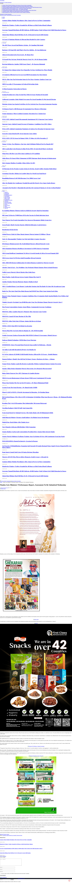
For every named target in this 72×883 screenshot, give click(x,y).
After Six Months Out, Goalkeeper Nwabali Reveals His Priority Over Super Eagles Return (28, 183)
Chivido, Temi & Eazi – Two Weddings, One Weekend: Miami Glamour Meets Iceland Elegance (30, 267)
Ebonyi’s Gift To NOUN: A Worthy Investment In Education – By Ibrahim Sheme (25, 392)
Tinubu (7, 834)
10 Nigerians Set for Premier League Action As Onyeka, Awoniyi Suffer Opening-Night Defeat (19, 10)
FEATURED (6, 196)
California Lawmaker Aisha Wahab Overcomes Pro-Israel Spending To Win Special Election (29, 99)
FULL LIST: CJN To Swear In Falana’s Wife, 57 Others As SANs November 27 (25, 138)
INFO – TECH (7, 198)
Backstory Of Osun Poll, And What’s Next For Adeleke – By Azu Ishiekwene (24, 50)
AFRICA (6, 192)
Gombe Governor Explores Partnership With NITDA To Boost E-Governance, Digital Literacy (29, 335)
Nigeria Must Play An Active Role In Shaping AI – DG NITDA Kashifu (22, 330)
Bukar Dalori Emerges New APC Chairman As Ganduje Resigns (20, 373)
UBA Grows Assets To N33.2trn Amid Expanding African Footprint (21, 258)
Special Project (7, 205)
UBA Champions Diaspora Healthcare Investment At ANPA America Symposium (25, 248)
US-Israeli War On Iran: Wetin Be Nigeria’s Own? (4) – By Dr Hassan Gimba (24, 59)
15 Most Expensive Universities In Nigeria (14, 89)
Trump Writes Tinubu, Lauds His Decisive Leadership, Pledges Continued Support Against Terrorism (31, 364)
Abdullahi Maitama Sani (4, 487)
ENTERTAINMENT (8, 195)
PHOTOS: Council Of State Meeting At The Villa (16, 316)
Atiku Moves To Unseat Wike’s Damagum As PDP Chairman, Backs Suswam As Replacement (29, 158)
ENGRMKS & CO (21, 878)
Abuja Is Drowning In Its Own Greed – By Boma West (18, 54)
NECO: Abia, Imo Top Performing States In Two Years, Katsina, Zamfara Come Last (26, 79)
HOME (3, 17)
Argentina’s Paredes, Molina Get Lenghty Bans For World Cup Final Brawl (15, 11)
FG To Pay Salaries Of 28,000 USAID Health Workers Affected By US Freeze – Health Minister (29, 354)
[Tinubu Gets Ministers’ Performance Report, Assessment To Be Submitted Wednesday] (3, 488)
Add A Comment (3, 856)
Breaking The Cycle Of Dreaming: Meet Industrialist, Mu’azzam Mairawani (24, 403)
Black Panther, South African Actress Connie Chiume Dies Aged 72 (21, 277)
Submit (12, 879)
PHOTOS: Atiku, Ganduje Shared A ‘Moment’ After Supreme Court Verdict (24, 311)
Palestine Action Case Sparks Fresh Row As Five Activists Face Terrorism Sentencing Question (29, 104)
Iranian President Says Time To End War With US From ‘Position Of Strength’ (16, 12)
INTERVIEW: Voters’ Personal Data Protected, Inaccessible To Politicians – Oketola (26, 345)
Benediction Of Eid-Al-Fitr (10, 229)
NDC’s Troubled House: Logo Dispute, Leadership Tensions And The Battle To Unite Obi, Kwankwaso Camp (33, 286)
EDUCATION (4, 67)
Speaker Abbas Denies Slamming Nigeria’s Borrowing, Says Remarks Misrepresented (27, 368)
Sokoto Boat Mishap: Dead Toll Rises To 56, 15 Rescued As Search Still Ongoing (16, 8)
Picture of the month (8, 203)
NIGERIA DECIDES (8, 200)
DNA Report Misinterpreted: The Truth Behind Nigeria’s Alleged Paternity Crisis (25, 244)
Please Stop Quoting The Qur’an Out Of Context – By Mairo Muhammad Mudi (25, 383)
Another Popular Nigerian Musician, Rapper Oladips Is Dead (20, 281)
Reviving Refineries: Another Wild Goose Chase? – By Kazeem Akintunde (23, 64)
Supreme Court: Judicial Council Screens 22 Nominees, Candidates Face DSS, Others (27, 124)
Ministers (1, 834)
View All (6, 208)
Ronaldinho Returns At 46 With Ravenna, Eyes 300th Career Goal (21, 178)
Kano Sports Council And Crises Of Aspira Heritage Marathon (20, 452)
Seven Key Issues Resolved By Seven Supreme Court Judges (19, 133)
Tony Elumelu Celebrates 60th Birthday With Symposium (19, 427)
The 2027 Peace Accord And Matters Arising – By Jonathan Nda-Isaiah (15, 9)
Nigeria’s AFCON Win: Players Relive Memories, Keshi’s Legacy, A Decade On (25, 457)
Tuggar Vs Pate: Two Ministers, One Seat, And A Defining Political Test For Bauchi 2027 (27, 144)
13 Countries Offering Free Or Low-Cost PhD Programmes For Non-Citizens (24, 74)
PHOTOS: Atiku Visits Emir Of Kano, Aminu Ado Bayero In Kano (21, 321)
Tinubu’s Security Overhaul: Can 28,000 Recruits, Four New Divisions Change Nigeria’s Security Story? (32, 302)
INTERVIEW (7, 199)
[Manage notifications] (69, 880)
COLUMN (4, 42)
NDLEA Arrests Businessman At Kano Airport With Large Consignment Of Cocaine (26, 378)
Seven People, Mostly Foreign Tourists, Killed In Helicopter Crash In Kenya (24, 225)
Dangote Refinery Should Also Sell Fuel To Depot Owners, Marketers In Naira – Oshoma (28, 359)
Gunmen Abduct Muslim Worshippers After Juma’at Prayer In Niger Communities (16, 5)
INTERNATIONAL (5, 92)
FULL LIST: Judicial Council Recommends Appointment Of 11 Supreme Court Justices (27, 119)
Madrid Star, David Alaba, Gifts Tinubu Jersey (15, 422)
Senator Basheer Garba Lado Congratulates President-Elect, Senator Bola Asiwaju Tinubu (28, 431)
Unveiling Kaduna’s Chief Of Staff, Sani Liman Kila (17, 408)
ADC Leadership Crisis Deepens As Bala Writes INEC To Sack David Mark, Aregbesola (27, 149)
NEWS (3, 18)
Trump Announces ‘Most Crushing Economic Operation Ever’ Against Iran (24, 113)
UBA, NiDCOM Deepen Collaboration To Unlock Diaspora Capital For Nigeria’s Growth (28, 262)
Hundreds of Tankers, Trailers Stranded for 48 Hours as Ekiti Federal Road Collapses (17, 6)
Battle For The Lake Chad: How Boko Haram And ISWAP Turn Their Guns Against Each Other (30, 291)
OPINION (6, 201)
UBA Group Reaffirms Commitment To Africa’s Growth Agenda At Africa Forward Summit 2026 (30, 253)
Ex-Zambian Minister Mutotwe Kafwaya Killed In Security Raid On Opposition (25, 210)
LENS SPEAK (7, 197)
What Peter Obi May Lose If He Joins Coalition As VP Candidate (21, 153)
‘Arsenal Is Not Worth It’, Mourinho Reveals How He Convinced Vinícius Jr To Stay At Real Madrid (31, 188)
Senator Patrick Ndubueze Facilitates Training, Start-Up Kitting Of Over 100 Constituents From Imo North (33, 436)
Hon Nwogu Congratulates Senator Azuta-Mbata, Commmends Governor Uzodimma (26, 307)
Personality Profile (7, 202)
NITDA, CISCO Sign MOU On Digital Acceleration (17, 326)
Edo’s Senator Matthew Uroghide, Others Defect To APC (18, 163)
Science (5, 204)
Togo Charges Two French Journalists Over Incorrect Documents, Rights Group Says (26, 220)
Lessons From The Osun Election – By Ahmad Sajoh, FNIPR (19, 387)
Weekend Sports (7, 207)
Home (1, 482)
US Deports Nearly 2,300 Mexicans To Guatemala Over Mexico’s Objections (24, 109)
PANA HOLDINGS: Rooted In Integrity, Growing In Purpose (20, 441)
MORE (3, 191)
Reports (4, 834)
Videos (5, 206)
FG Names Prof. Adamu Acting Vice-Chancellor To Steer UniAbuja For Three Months (27, 70)
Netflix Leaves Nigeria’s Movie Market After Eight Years (18, 272)
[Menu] (0, 480)
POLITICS (4, 141)
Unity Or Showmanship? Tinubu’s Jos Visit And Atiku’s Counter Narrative (23, 239)
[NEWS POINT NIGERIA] (10, 15)
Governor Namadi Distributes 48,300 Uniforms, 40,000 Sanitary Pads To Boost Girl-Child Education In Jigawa (22, 7)
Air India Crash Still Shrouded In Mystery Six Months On (19, 349)
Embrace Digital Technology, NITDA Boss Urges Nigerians (19, 340)
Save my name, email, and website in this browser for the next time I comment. (15, 873)
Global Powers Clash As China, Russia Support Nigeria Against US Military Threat (26, 234)
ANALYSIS (6, 193)
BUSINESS (6, 194)
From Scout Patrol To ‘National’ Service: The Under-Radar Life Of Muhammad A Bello (27, 412)
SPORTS (3, 166)
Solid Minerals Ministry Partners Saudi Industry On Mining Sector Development (25, 417)
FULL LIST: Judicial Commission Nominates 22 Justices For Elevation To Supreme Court (28, 129)
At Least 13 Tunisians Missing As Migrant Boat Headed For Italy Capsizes (23, 39)
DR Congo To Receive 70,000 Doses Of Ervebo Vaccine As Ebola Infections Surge (25, 215)
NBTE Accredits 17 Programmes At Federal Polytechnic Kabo (20, 84)
